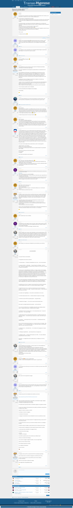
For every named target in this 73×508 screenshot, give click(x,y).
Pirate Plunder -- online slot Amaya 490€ (20, 489)
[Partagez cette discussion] (48, 12)
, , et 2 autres (25, 104)
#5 (46, 65)
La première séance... (17, 480)
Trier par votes (47, 37)
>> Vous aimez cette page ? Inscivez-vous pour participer (36, 506)
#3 (46, 48)
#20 (46, 357)
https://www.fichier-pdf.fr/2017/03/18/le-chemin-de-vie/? (28, 396)
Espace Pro (30, 0)
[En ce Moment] (60, 7)
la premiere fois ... (17, 482)
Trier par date (44, 37)
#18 (46, 249)
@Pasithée (20, 173)
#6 (46, 97)
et (22, 55)
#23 (46, 383)
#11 (46, 168)
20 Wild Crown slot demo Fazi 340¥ (19, 487)
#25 (46, 452)
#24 (46, 392)
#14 (46, 214)
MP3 (16, 0)
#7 (46, 106)
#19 (46, 344)
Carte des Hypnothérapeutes (37, 0)
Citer (48, 35)
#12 (46, 183)
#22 (46, 374)
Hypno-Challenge (25, 0)
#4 (46, 57)
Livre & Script (20, 0)
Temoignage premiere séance (18, 478)
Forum (15, 502)
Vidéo (13, 0)
